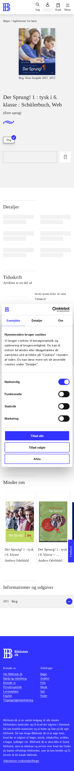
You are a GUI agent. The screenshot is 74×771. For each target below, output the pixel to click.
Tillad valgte (37, 447)
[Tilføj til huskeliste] (65, 156)
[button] (37, 601)
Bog (9, 139)
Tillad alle (37, 436)
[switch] (63, 394)
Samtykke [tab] (13, 320)
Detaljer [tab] (37, 320)
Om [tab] (60, 320)
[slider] (37, 57)
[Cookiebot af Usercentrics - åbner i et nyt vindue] (52, 309)
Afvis (37, 459)
